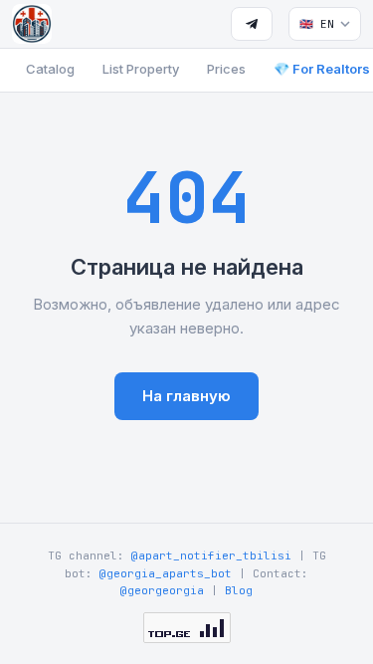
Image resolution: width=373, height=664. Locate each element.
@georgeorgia (162, 590)
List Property (140, 69)
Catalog (50, 69)
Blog (239, 590)
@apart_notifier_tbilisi (211, 555)
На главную (186, 395)
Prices (226, 69)
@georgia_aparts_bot (165, 573)
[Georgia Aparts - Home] (32, 24)
